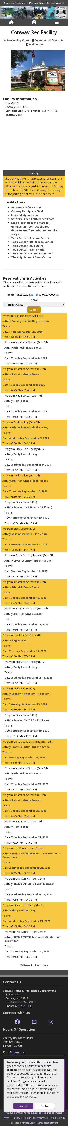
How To (61, 1117)
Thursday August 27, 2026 (25, 331)
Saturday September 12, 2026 (30, 518)
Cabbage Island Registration (30, 321)
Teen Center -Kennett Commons (32, 253)
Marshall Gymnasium (25, 215)
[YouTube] (34, 1022)
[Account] (34, 22)
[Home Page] (11, 22)
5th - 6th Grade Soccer (28, 347)
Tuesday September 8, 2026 (29, 358)
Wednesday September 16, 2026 (31, 677)
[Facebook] (17, 1022)
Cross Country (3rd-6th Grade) (33, 560)
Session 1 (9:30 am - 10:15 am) (32, 507)
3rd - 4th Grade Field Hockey (29, 480)
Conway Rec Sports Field (27, 211)
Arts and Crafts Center (26, 207)
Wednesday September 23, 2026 (29, 867)
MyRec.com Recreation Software (40, 1122)
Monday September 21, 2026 (27, 757)
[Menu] (57, 22)
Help (51, 1117)
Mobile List (36, 44)
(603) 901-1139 (23, 1006)
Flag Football (21, 401)
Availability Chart (17, 40)
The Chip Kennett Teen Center (31, 257)
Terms (5, 1117)
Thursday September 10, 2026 (28, 491)
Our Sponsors (14, 1052)
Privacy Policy (28, 1096)
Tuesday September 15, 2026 (27, 597)
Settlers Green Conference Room (32, 219)
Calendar (40, 40)
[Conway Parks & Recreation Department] (34, 12)
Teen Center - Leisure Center (30, 238)
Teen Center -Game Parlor (28, 249)
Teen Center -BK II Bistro (27, 245)
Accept (23, 1106)
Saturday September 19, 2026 (28, 704)
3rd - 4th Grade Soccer (25, 374)
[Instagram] (51, 1022)
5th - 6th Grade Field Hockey (29, 427)
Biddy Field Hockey (25, 454)
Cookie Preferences (35, 1117)
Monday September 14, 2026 (29, 571)
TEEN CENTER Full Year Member (33, 884)
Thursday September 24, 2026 (30, 951)
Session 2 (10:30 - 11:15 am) (29, 534)
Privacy (16, 1117)
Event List (58, 40)
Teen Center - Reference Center (32, 242)
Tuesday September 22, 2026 (29, 784)
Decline (44, 1106)
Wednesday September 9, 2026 (29, 438)
